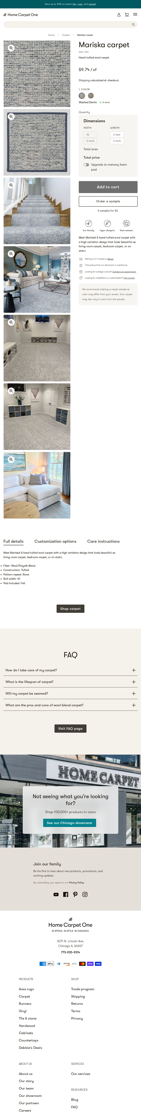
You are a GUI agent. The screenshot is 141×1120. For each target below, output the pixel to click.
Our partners (29, 1103)
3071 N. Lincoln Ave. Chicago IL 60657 (70, 943)
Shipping (84, 80)
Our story (26, 1081)
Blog (74, 1100)
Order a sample (108, 201)
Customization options (55, 541)
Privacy (77, 1018)
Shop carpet (70, 609)
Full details (13, 541)
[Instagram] (85, 894)
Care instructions (103, 541)
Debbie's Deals (30, 1048)
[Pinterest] (75, 894)
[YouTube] (56, 894)
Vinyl (22, 1011)
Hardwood (27, 1026)
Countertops (28, 1040)
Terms (75, 1011)
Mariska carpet (85, 35)
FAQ (74, 1107)
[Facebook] (65, 894)
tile (74, 4)
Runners (25, 1004)
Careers (25, 1110)
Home (51, 35)
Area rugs (26, 989)
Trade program (83, 989)
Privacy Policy (76, 882)
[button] (135, 14)
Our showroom (30, 1096)
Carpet (66, 35)
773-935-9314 (70, 952)
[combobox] (70, 24)
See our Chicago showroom (69, 823)
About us (26, 1074)
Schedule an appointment (124, 272)
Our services (80, 1074)
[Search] (133, 24)
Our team (26, 1088)
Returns (77, 1004)
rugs (80, 4)
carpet (92, 4)
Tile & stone (27, 1018)
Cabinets (26, 1033)
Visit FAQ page (70, 729)
